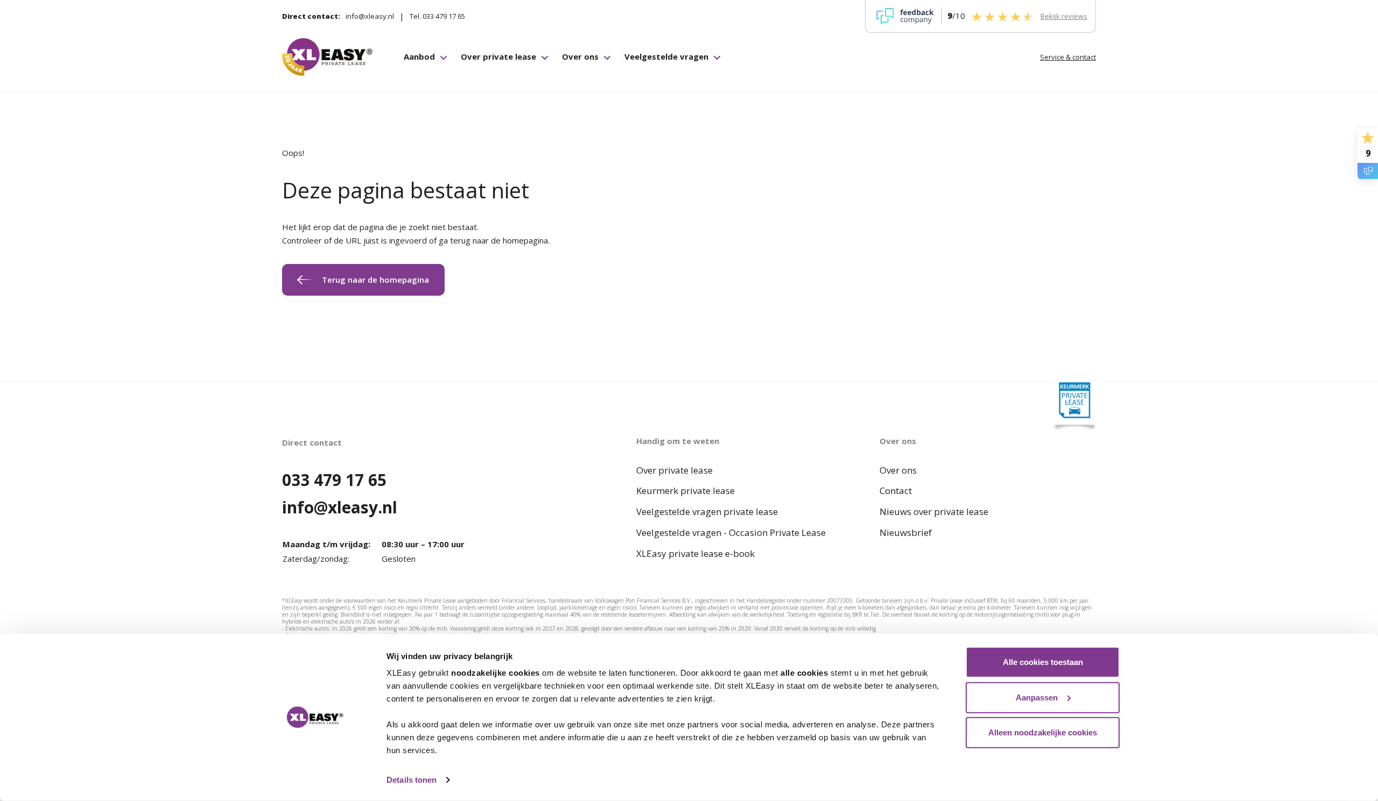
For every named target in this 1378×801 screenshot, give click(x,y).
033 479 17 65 (334, 480)
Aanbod (419, 56)
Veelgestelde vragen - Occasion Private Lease (731, 532)
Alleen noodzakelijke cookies (1042, 732)
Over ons (580, 56)
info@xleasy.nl (370, 16)
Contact (896, 490)
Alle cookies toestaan (1043, 662)
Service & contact (1068, 57)
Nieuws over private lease (934, 511)
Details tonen (411, 779)
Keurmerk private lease (685, 490)
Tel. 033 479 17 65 (437, 16)
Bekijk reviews (1063, 16)
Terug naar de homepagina (375, 279)
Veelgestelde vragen (666, 56)
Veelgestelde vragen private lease (707, 511)
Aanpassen (1037, 697)
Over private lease (498, 56)
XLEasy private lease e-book (695, 553)
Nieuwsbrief (906, 532)
